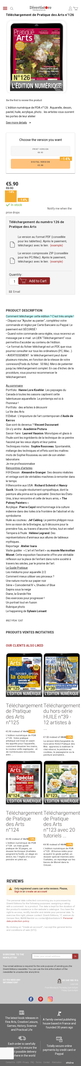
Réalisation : (57, 1062)
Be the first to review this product (24, 100)
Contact (46, 1062)
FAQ (32, 1062)
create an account (36, 891)
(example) (56, 245)
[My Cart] (75, 11)
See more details (16, 122)
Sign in (18, 891)
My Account (70, 8)
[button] (59, 87)
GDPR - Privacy (23, 1062)
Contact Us (10, 1062)
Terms (38, 1062)
